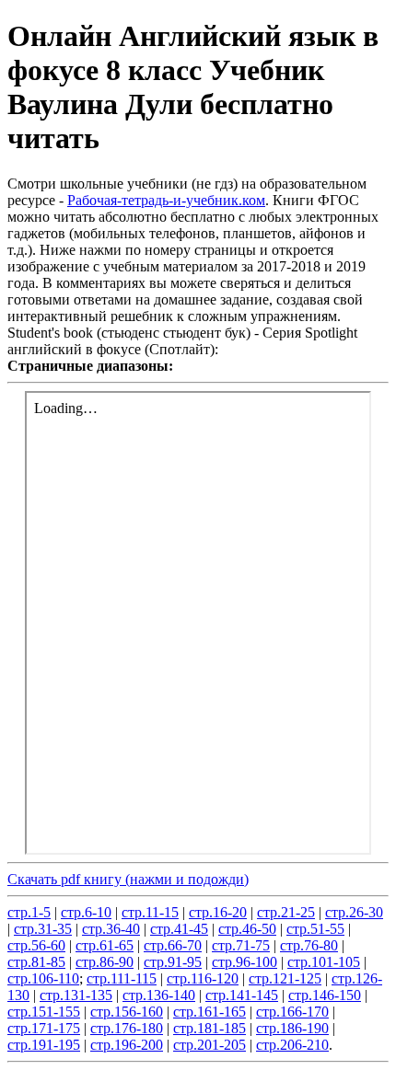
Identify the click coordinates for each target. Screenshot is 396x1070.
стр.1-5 (29, 912)
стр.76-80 (309, 945)
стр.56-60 (36, 945)
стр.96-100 (244, 962)
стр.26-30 (354, 912)
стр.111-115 (122, 978)
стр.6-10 (86, 912)
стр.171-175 (43, 1028)
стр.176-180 (126, 1028)
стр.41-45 (179, 929)
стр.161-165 (209, 1011)
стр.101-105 (323, 962)
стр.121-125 (285, 978)
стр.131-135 (76, 995)
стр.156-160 (126, 1011)
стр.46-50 (247, 929)
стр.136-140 (158, 995)
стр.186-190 (292, 1028)
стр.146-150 (324, 995)
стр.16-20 (218, 912)
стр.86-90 (105, 962)
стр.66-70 (173, 945)
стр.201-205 (209, 1045)
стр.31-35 (43, 929)
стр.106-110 (43, 978)
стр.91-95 (173, 962)
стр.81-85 (36, 962)
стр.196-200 (126, 1045)
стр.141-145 (241, 995)
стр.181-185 (209, 1028)
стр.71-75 (241, 945)
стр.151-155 (43, 1011)
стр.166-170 (292, 1011)
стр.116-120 (203, 978)
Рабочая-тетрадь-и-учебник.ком (166, 200)
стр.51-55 (315, 929)
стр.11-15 (150, 912)
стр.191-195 (43, 1045)
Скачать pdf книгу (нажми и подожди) (128, 879)
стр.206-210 (292, 1045)
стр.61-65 (105, 945)
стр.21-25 (286, 912)
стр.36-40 (111, 929)
